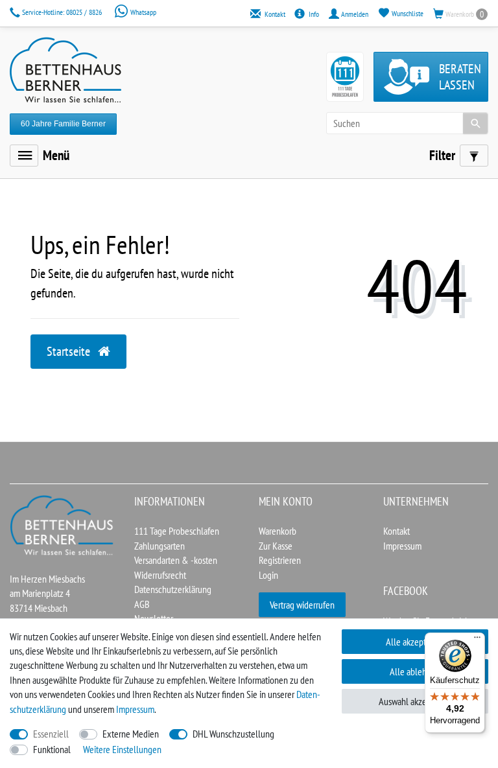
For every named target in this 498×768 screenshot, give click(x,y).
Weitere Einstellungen (122, 749)
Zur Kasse (275, 545)
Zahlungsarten (159, 545)
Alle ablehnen (415, 671)
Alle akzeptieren (415, 641)
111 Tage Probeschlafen (176, 530)
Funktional (52, 749)
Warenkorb (277, 530)
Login (268, 574)
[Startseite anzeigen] (62, 524)
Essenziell (51, 733)
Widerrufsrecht (160, 574)
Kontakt (396, 530)
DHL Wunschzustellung (233, 733)
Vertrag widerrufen (302, 604)
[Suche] (475, 123)
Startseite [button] (70, 351)
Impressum (402, 545)
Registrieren (280, 559)
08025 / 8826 (63, 12)
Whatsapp (142, 12)
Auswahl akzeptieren (415, 701)
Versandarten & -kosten (175, 559)
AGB (142, 604)
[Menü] (24, 156)
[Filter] (474, 156)
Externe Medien (130, 733)
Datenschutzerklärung (172, 589)
